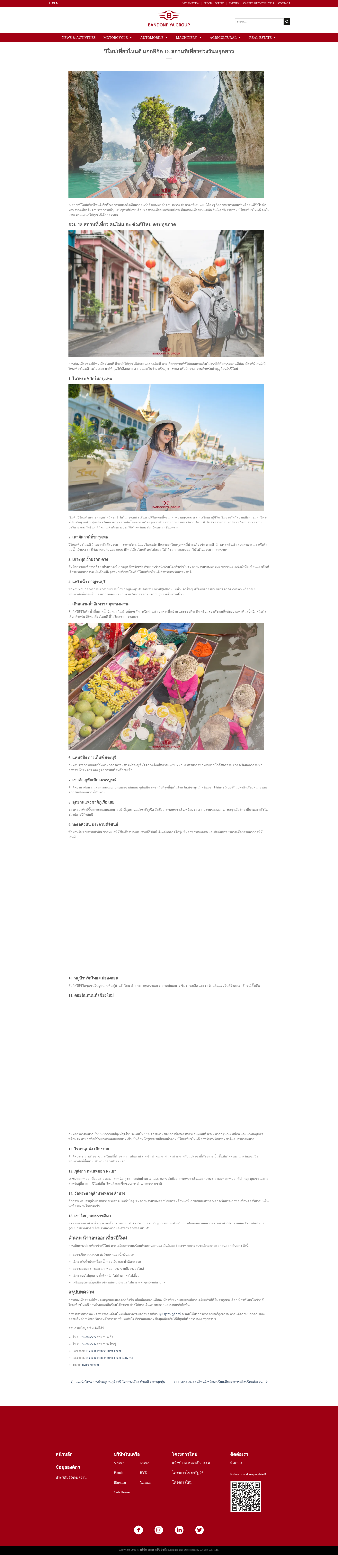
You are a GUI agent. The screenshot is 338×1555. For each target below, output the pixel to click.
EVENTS (234, 3)
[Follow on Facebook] (50, 3)
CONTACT (284, 3)
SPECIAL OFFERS (214, 3)
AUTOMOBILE (152, 38)
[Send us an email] (53, 3)
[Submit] (287, 21)
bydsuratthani (90, 1364)
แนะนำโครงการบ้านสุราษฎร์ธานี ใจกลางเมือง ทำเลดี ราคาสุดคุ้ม (120, 1381)
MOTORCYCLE (115, 38)
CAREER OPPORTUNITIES (258, 3)
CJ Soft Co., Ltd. (209, 1549)
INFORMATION (191, 3)
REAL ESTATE (260, 38)
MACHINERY (186, 38)
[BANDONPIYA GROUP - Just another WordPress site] (169, 19)
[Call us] (57, 3)
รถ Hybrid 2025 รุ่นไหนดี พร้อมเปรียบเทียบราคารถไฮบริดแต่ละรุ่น (218, 1381)
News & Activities (79, 38)
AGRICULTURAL (223, 38)
